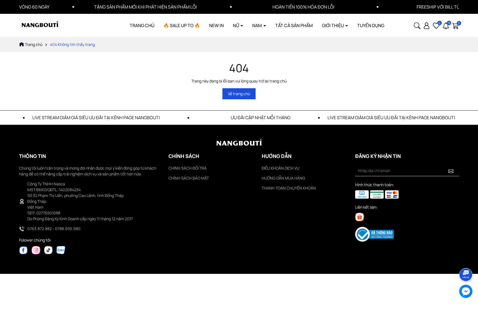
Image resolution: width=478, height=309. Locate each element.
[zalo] (60, 249)
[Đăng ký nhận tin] (451, 170)
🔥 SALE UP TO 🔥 (181, 25)
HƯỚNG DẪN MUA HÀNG (283, 178)
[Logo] (40, 25)
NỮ (236, 25)
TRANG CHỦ (142, 25)
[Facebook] (23, 249)
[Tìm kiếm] (417, 25)
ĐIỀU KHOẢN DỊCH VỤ (280, 168)
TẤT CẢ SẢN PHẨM (294, 25)
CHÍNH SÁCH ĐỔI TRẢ (187, 168)
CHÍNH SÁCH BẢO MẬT (188, 178)
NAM (257, 25)
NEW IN (216, 25)
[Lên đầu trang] (466, 259)
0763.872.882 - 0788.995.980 (53, 228)
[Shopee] (359, 216)
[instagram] (36, 249)
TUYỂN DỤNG (370, 25)
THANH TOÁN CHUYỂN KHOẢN (289, 188)
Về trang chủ (239, 93)
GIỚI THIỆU (333, 25)
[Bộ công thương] (374, 234)
